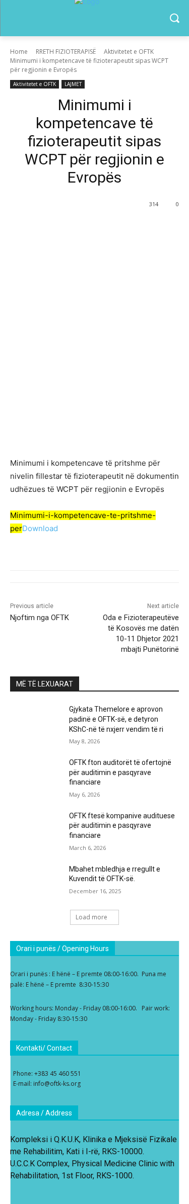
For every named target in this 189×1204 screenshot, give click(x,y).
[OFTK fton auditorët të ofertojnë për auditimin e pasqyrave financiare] (35, 775)
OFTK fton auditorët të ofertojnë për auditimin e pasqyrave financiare (120, 772)
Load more (91, 917)
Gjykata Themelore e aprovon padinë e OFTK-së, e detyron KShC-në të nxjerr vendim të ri (116, 719)
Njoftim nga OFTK (39, 617)
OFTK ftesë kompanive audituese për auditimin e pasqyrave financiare (122, 825)
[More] (75, 230)
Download (40, 528)
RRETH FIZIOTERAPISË (66, 51)
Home (19, 51)
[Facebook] (52, 230)
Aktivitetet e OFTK (129, 51)
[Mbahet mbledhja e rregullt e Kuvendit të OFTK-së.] (35, 882)
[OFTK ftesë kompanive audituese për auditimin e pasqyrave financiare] (35, 828)
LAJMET (73, 84)
